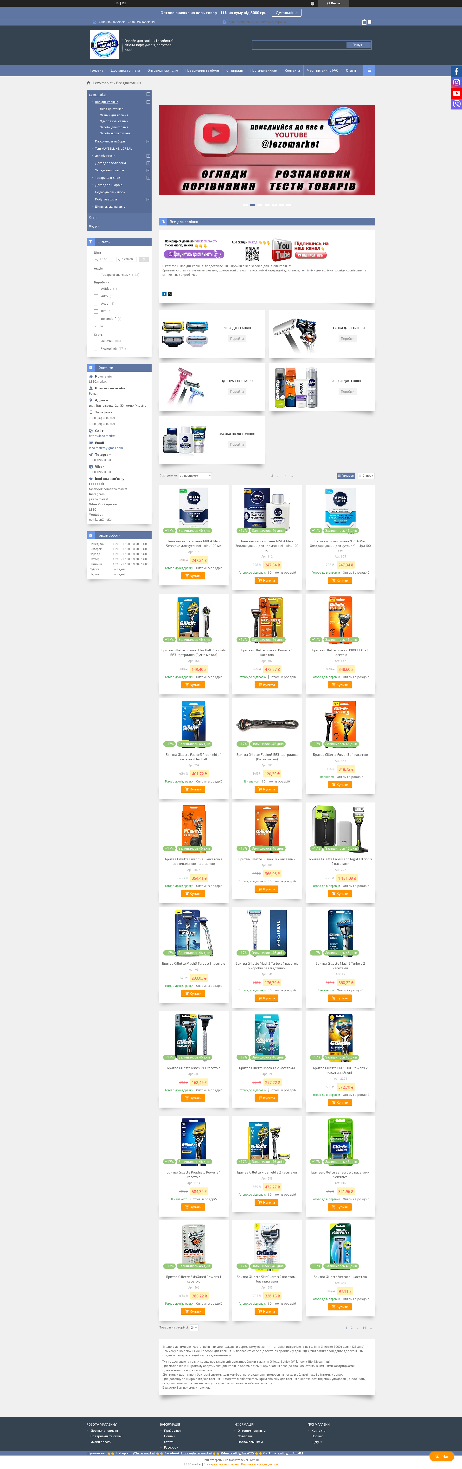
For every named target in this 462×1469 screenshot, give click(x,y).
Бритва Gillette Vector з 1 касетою (340, 1277)
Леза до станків (237, 328)
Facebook (171, 1447)
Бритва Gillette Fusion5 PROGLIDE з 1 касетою (340, 652)
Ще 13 (102, 326)
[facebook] (164, 294)
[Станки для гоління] (296, 334)
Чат (446, 1456)
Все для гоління (106, 102)
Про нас (317, 1436)
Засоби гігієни (105, 156)
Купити (195, 576)
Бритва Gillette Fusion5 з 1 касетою (340, 754)
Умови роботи (100, 1442)
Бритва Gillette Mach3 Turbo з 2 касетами (340, 965)
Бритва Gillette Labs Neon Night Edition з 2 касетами (340, 861)
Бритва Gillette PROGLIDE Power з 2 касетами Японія (340, 1070)
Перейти (237, 338)
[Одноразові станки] (185, 387)
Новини (169, 1436)
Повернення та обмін (202, 70)
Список (368, 475)
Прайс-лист (172, 1430)
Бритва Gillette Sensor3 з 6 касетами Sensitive (340, 1174)
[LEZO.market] (104, 44)
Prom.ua (254, 1460)
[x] (170, 294)
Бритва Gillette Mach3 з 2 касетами (267, 1068)
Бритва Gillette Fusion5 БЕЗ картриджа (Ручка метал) (267, 756)
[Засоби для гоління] (296, 387)
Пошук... (359, 45)
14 (284, 475)
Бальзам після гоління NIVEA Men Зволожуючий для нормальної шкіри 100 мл (267, 545)
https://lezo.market (102, 436)
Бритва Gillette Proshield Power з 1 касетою (194, 1174)
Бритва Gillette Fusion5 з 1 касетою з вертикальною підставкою (193, 861)
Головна (96, 70)
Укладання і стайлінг (110, 170)
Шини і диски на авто (110, 206)
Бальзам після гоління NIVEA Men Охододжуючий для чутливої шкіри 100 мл (340, 545)
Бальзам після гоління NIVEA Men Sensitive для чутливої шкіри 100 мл (194, 543)
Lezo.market (103, 83)
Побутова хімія (106, 199)
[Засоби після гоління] (185, 440)
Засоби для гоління (348, 381)
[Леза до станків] (185, 334)
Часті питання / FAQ (323, 70)
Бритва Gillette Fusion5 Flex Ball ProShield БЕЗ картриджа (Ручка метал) (193, 652)
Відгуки (94, 226)
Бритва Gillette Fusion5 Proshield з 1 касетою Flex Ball (194, 756)
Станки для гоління (348, 328)
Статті (351, 70)
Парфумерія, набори (110, 141)
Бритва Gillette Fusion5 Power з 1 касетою (267, 652)
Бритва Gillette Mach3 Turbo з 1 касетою (193, 963)
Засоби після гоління (237, 434)
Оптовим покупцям (163, 70)
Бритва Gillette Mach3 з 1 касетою (193, 1068)
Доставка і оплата (125, 70)
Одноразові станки (237, 381)
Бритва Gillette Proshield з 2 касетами (267, 1172)
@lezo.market (144, 1453)
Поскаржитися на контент (221, 1464)
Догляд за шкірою (108, 185)
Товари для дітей (107, 178)
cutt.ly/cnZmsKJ (290, 1453)
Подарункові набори (110, 192)
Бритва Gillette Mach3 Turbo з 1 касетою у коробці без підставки (267, 965)
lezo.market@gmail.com (106, 448)
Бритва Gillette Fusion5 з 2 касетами (266, 859)
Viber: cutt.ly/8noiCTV (237, 1453)
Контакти (292, 70)
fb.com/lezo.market (196, 1453)
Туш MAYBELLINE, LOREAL (113, 148)
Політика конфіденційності (259, 1464)
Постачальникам (263, 70)
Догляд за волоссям (110, 163)
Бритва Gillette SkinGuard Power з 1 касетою (193, 1279)
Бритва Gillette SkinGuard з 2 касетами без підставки (267, 1279)
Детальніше (287, 13)
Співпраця (234, 70)
